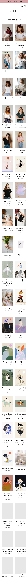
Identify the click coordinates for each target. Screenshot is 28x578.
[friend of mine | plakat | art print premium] (7, 483)
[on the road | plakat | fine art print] (20, 404)
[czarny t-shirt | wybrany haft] (7, 190)
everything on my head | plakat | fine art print (20, 309)
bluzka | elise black (7, 150)
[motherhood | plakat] (7, 458)
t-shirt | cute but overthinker (20, 45)
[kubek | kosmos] (7, 217)
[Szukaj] (5, 5)
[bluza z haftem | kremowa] (20, 87)
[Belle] (14, 11)
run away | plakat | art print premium (21, 550)
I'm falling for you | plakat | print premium (7, 523)
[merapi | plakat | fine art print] (7, 325)
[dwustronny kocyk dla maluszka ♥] (7, 297)
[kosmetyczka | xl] (20, 458)
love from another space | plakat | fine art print (7, 442)
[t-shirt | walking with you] (7, 87)
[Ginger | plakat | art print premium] (7, 539)
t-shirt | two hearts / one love (20, 72)
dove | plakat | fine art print (21, 201)
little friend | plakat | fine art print (7, 389)
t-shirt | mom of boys (7, 576)
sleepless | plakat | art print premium (20, 522)
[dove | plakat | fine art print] (20, 190)
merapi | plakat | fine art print (7, 337)
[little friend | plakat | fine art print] (7, 377)
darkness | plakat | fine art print (20, 494)
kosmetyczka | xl (20, 469)
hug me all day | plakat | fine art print (20, 441)
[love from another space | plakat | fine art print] (7, 430)
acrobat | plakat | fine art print (7, 175)
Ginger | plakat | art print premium (7, 550)
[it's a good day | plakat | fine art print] (7, 351)
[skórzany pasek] (7, 244)
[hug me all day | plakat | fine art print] (20, 430)
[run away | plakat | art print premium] (20, 539)
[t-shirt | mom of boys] (7, 565)
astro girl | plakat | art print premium (21, 175)
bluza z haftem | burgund (7, 45)
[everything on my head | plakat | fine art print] (20, 297)
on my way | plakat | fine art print (7, 415)
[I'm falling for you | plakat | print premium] (7, 511)
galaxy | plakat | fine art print (20, 337)
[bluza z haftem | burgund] (7, 32)
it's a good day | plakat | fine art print (7, 363)
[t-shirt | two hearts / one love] (20, 60)
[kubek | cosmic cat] (20, 244)
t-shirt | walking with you (7, 99)
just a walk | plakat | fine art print (20, 363)
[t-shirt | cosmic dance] (20, 565)
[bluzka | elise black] (7, 139)
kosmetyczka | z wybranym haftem (21, 229)
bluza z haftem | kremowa (20, 99)
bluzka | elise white (7, 125)
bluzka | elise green (20, 125)
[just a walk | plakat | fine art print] (20, 351)
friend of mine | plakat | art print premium (7, 495)
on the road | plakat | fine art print (20, 415)
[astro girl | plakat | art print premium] (20, 164)
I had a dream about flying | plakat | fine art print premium (7, 281)
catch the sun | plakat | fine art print (20, 281)
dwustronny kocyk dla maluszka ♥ (7, 310)
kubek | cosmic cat (21, 255)
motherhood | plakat (7, 468)
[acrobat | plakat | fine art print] (7, 164)
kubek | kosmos (7, 228)
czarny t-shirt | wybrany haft (7, 202)
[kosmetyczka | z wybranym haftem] (20, 217)
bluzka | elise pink (20, 150)
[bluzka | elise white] (7, 114)
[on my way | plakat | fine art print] (7, 404)
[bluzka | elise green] (20, 114)
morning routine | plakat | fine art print (20, 389)
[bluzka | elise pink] (20, 139)
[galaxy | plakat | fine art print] (20, 325)
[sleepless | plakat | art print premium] (20, 511)
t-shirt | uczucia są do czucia (7, 72)
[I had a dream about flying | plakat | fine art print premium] (7, 269)
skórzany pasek (7, 256)
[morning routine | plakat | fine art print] (20, 377)
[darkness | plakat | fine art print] (20, 483)
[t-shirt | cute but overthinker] (20, 32)
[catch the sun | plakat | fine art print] (20, 269)
